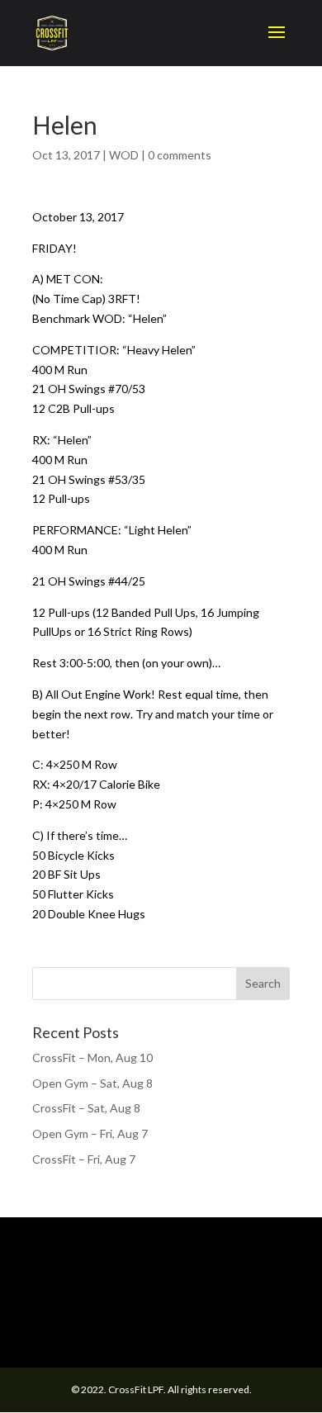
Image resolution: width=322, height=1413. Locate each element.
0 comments (179, 155)
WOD (124, 155)
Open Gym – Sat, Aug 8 (92, 1083)
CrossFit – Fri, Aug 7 (83, 1159)
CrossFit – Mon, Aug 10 (92, 1057)
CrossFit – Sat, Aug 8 (86, 1108)
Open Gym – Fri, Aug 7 (90, 1133)
